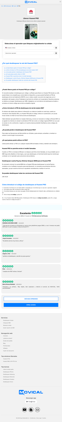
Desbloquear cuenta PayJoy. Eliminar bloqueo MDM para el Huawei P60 (24, 78)
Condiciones (33, 418)
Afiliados (5, 348)
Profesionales (6, 345)
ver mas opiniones (31, 299)
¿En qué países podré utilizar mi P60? (15, 74)
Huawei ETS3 (6, 358)
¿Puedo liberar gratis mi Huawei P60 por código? (18, 68)
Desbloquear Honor (8, 381)
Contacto (5, 335)
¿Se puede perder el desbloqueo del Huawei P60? (19, 72)
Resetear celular (7, 325)
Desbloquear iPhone (8, 371)
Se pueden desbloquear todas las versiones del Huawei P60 (21, 80)
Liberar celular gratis (8, 369)
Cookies (44, 418)
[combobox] (30, 47)
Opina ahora (31, 305)
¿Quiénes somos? (7, 338)
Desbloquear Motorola (8, 376)
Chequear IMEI (7, 322)
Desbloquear (8, 6)
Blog (4, 343)
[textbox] (30, 47)
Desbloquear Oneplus (8, 379)
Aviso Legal (38, 418)
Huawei (15, 6)
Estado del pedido (7, 340)
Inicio (2, 6)
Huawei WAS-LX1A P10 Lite (10, 361)
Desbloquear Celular (8, 320)
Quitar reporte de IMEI (8, 327)
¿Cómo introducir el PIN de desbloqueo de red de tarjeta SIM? (22, 70)
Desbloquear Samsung (9, 374)
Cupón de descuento (8, 350)
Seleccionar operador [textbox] (10, 53)
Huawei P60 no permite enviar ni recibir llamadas (18, 76)
